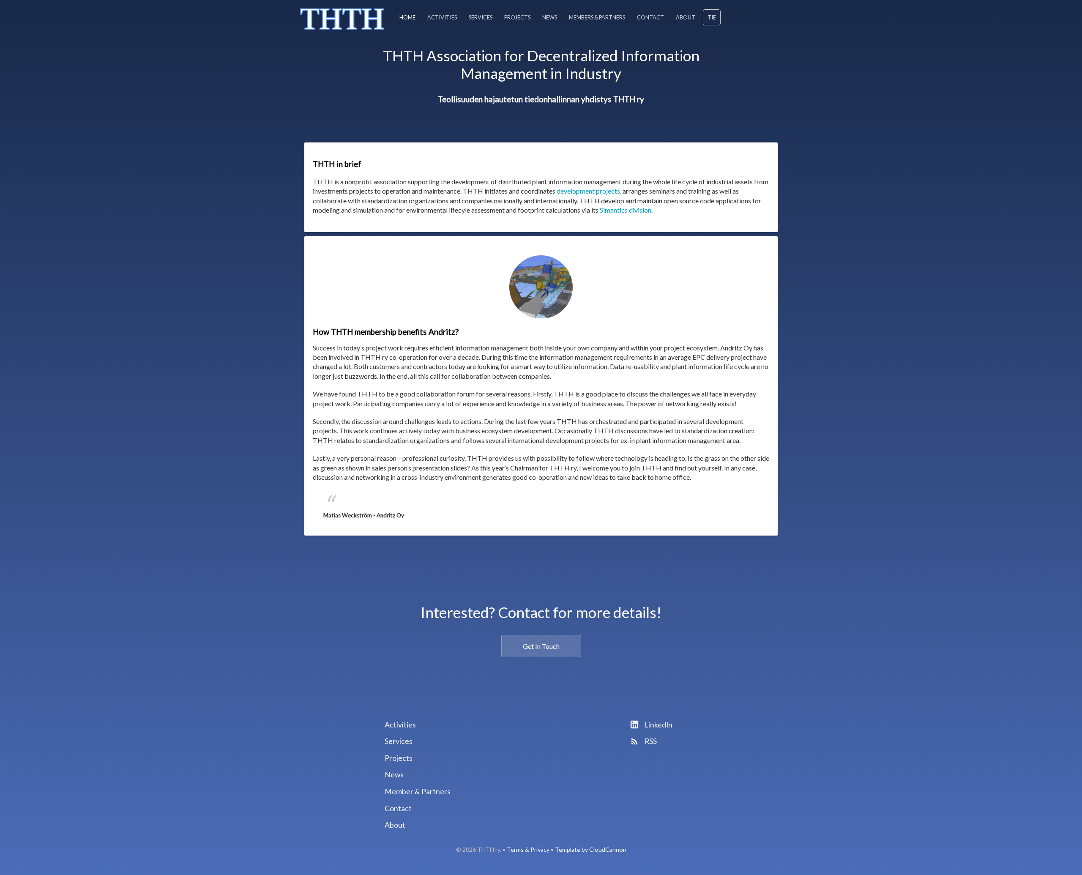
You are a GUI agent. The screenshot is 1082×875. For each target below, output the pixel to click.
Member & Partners (418, 791)
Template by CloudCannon (590, 849)
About (685, 17)
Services (480, 17)
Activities (442, 17)
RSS (650, 741)
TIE (712, 17)
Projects (517, 17)
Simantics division (625, 210)
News (549, 17)
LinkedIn (657, 724)
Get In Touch (541, 646)
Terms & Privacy (528, 849)
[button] (347, 386)
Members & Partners (597, 17)
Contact (650, 17)
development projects (588, 191)
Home (407, 17)
